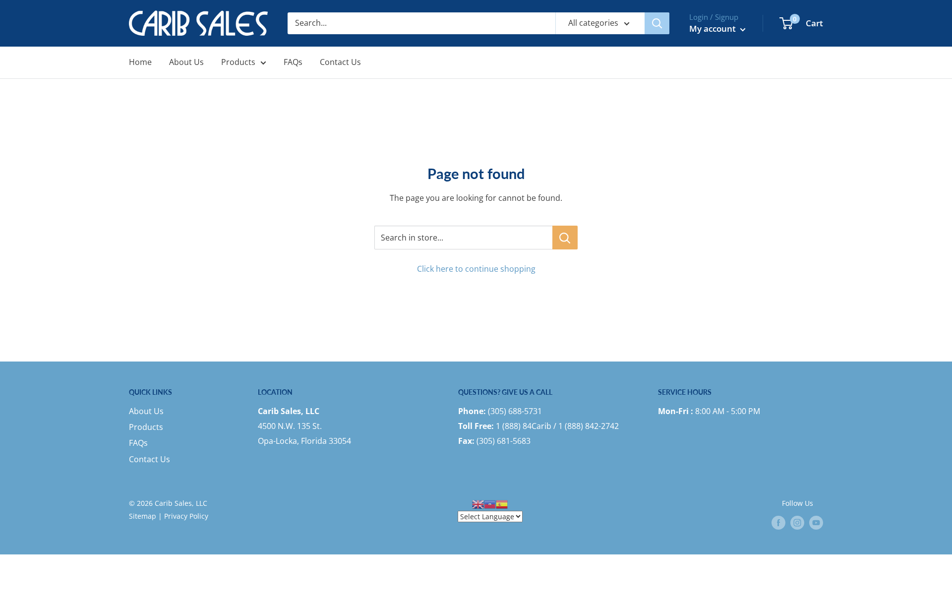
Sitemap (142, 516)
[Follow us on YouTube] (816, 523)
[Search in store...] (565, 237)
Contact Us (340, 62)
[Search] (657, 23)
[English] (478, 503)
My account (713, 28)
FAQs (293, 62)
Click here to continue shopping (476, 268)
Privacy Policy (186, 516)
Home (140, 62)
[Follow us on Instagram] (797, 523)
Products (238, 62)
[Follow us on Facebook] (778, 523)
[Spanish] (502, 503)
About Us (186, 62)
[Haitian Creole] (490, 503)
